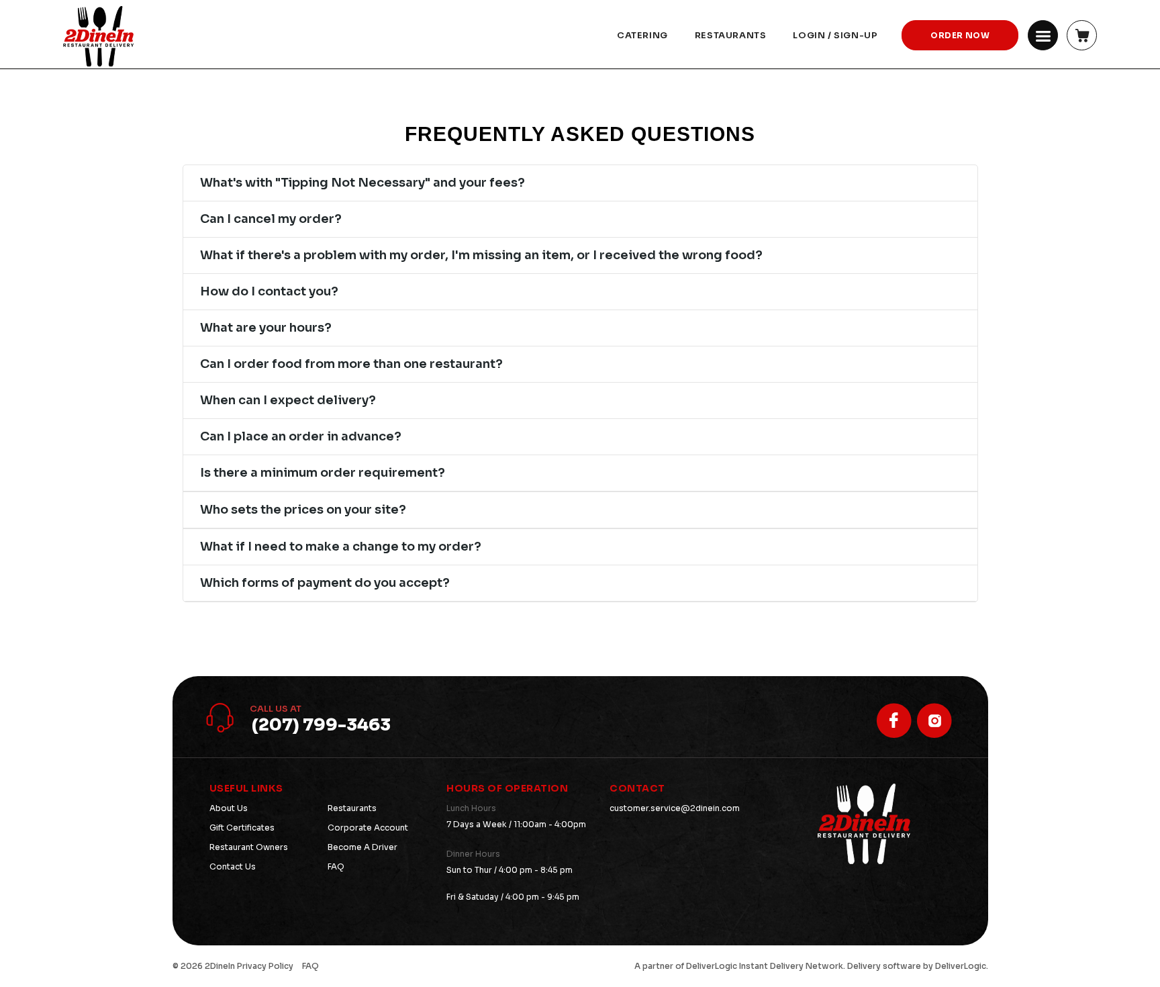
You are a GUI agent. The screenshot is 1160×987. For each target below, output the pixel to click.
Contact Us (232, 866)
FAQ (336, 866)
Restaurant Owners (248, 847)
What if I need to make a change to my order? (340, 546)
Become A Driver (362, 847)
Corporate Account (368, 827)
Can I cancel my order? (271, 218)
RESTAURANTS (731, 35)
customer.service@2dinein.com (675, 808)
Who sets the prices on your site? (303, 509)
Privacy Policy (265, 966)
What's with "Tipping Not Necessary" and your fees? (362, 182)
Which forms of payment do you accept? (325, 582)
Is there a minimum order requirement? (322, 472)
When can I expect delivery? (288, 400)
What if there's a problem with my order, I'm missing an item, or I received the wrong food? (481, 255)
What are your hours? (266, 327)
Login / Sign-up (835, 35)
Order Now (959, 35)
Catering (642, 35)
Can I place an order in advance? (300, 436)
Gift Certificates (242, 827)
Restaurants (352, 808)
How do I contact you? (269, 291)
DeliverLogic (711, 966)
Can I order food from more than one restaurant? (351, 364)
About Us (228, 808)
